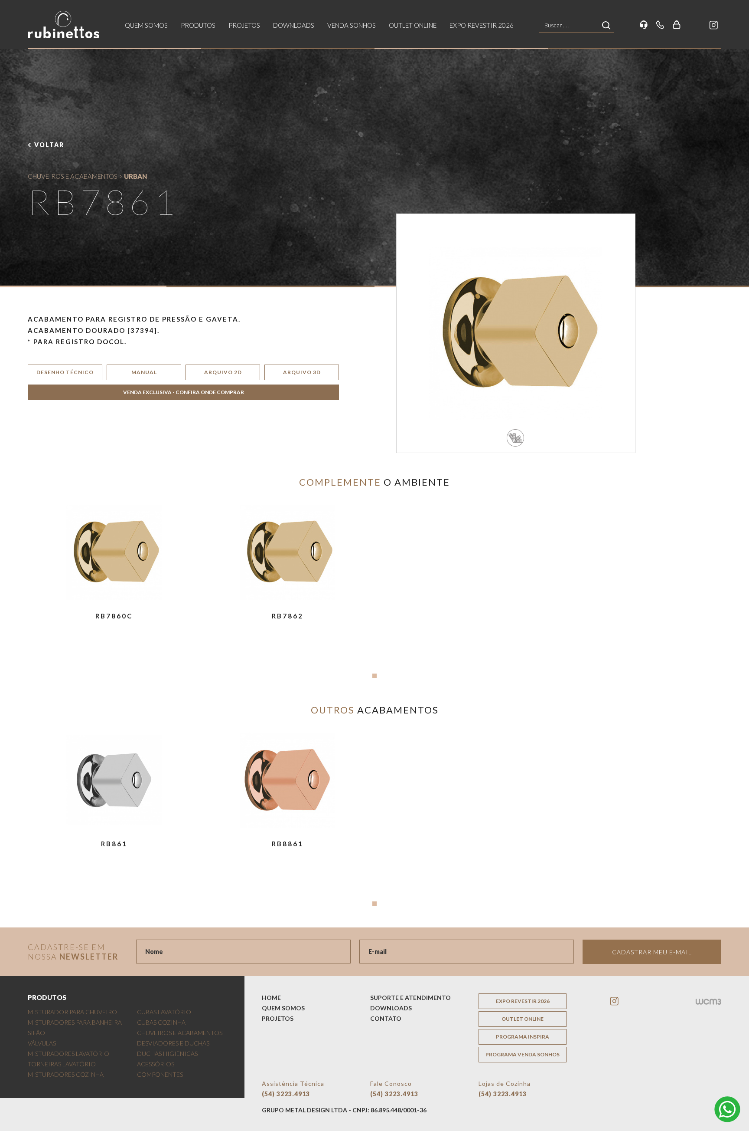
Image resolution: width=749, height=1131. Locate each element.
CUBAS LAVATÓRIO (164, 1012)
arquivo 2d (223, 372)
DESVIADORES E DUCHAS (173, 1043)
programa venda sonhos (522, 1054)
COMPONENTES (160, 1074)
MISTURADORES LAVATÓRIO (68, 1053)
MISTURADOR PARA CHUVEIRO (72, 1012)
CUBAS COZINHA (161, 1022)
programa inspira (522, 1036)
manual (144, 372)
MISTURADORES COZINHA (66, 1074)
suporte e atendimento (410, 997)
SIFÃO (36, 1032)
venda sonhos (351, 25)
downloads (293, 25)
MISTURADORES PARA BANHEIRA (75, 1022)
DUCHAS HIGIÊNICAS (167, 1053)
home (271, 997)
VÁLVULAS (42, 1043)
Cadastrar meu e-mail (652, 952)
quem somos (146, 25)
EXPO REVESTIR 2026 (481, 25)
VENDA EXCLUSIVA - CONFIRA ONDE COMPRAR (183, 392)
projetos (244, 25)
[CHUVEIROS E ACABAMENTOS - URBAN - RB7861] (515, 333)
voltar (49, 144)
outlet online (412, 25)
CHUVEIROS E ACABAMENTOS (72, 176)
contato (385, 1018)
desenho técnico (65, 372)
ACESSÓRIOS (155, 1064)
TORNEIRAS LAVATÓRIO (62, 1064)
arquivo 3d (302, 372)
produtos (198, 25)
